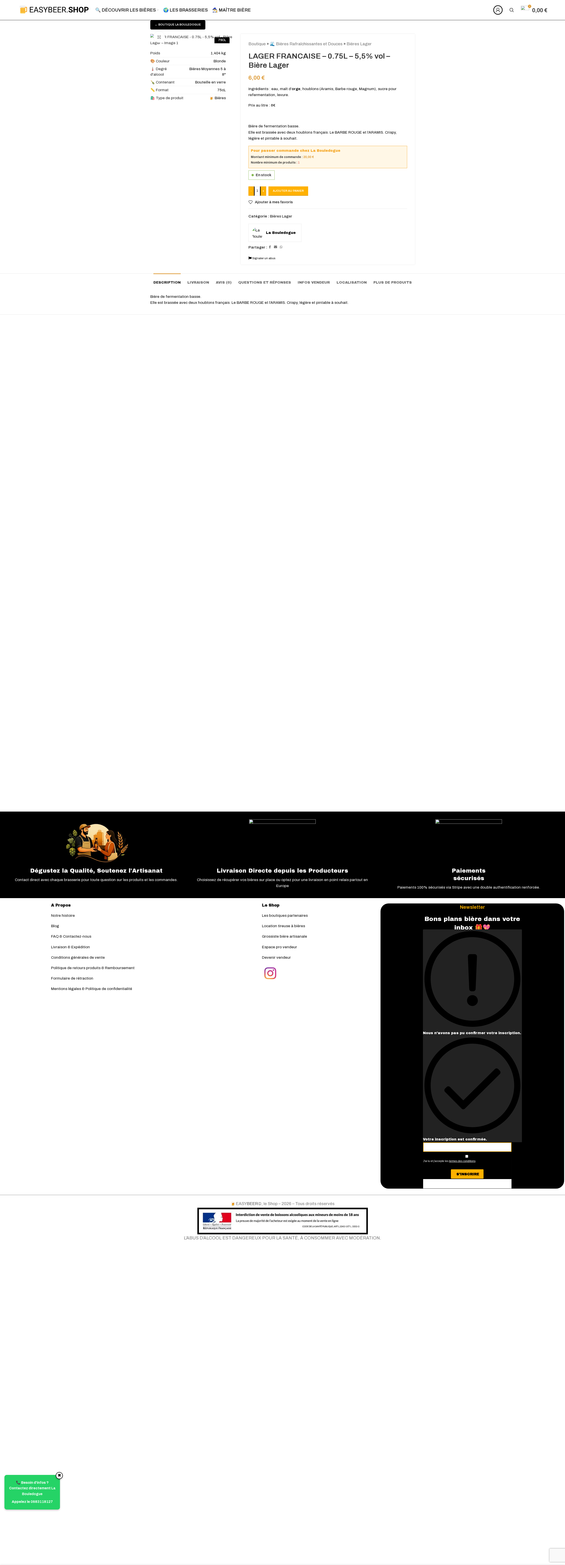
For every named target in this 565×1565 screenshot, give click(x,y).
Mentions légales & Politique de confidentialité (91, 989)
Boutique (257, 43)
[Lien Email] (275, 247)
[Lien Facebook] (270, 247)
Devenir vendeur (276, 957)
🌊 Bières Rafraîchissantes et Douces (306, 43)
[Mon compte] (498, 10)
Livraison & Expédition (70, 947)
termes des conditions (462, 1161)
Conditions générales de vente (78, 957)
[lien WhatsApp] (281, 247)
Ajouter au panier (288, 190)
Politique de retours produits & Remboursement (93, 968)
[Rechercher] (512, 10)
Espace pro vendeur (279, 947)
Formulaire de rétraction (72, 978)
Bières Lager (359, 43)
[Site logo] (54, 10)
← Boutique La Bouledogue (178, 24)
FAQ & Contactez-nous (71, 936)
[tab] (167, 280)
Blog (55, 926)
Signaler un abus (264, 258)
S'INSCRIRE (467, 1174)
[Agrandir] (159, 37)
